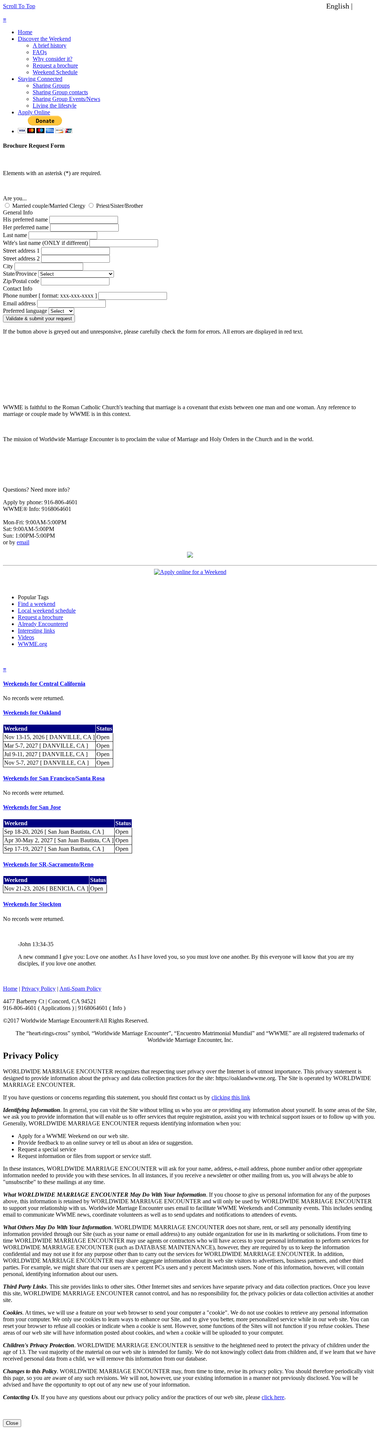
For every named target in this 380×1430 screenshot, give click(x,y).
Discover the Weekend (44, 39)
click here (273, 1397)
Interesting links (36, 630)
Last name (15, 235)
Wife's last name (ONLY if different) (45, 243)
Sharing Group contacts (60, 92)
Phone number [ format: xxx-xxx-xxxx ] (50, 295)
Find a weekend (36, 604)
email (23, 542)
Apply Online (34, 112)
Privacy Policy (39, 988)
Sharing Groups (51, 85)
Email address (19, 303)
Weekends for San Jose (32, 807)
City (8, 266)
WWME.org (32, 644)
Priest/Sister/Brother (119, 206)
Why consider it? (52, 59)
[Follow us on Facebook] (190, 555)
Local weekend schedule (47, 610)
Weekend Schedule (55, 72)
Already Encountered (43, 624)
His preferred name (25, 219)
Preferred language (25, 311)
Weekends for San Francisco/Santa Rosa (54, 778)
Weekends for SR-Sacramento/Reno (48, 864)
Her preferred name (26, 227)
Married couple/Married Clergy (49, 206)
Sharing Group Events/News (66, 99)
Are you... (15, 198)
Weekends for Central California (44, 683)
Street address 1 (21, 250)
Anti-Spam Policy (80, 988)
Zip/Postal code (21, 281)
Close (12, 1423)
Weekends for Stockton (32, 904)
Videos (26, 637)
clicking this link (231, 1097)
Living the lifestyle (54, 105)
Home (25, 32)
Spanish (366, 6)
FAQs (40, 52)
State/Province (20, 273)
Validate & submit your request (39, 318)
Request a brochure (55, 65)
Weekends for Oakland (32, 712)
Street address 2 (21, 258)
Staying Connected (40, 79)
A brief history (49, 45)
